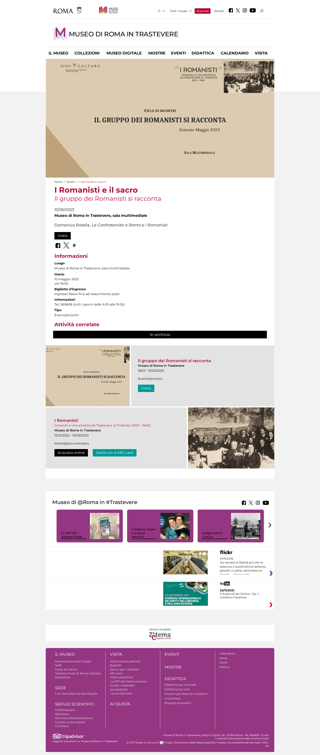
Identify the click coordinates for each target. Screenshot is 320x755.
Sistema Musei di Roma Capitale (78, 673)
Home (58, 181)
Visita (261, 53)
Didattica (203, 53)
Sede (60, 688)
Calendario (235, 53)
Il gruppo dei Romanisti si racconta (174, 360)
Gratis (62, 236)
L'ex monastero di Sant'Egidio (76, 693)
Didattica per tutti (177, 689)
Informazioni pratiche (125, 661)
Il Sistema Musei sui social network (143, 533)
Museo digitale (124, 53)
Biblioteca (62, 714)
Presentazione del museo (73, 661)
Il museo (58, 53)
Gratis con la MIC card (114, 453)
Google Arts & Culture (212, 534)
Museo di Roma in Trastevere (123, 34)
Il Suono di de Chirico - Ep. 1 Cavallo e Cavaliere (239, 595)
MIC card (116, 673)
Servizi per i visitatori (124, 669)
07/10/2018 (243, 566)
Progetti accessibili (178, 703)
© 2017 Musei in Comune (142, 742)
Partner (224, 667)
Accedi (219, 11)
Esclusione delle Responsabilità (195, 742)
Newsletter (63, 677)
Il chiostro (62, 726)
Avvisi (223, 662)
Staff (58, 665)
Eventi (178, 53)
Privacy (168, 742)
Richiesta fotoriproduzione (74, 718)
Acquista (202, 11)
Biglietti (115, 665)
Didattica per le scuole (180, 684)
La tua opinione (121, 693)
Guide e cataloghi (122, 685)
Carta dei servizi (66, 669)
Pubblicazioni (65, 710)
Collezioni (87, 53)
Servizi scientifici (74, 704)
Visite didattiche (121, 677)
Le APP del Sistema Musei (71, 534)
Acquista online (71, 453)
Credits (221, 742)
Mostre (156, 53)
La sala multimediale (70, 722)
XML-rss (265, 744)
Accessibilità (119, 689)
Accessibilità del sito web (244, 742)
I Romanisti (66, 420)
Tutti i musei (178, 11)
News (223, 658)
